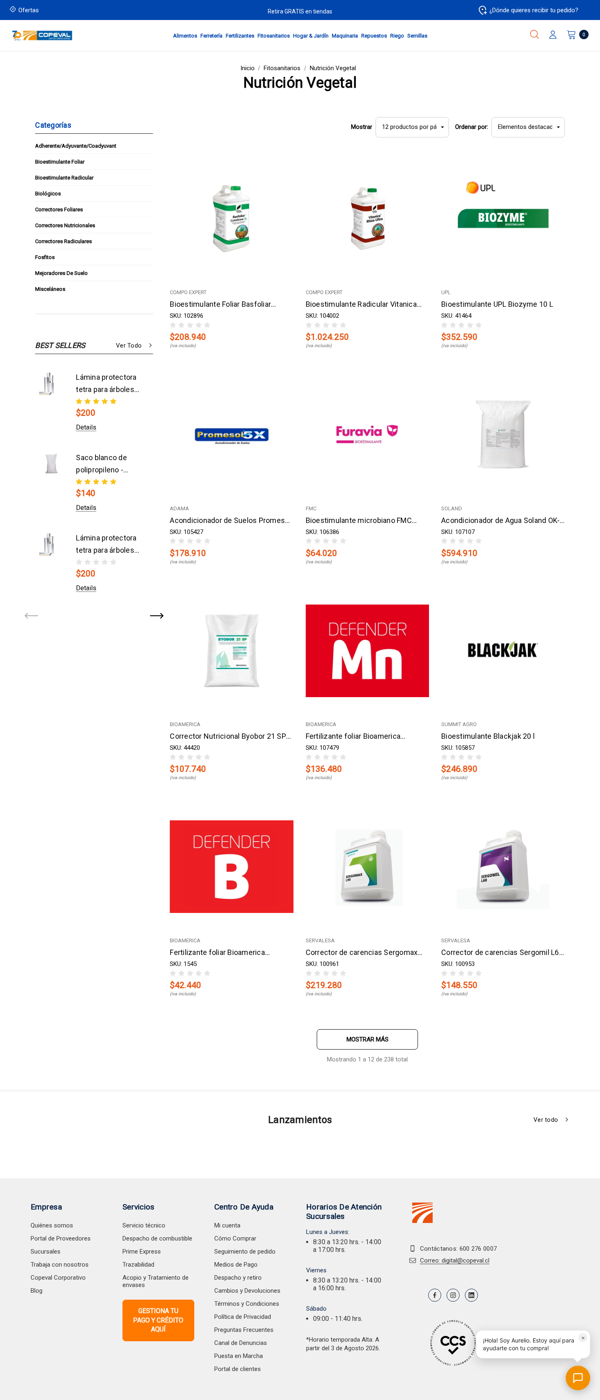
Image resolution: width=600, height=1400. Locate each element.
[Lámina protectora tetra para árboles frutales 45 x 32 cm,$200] (51, 544)
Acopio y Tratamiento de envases (155, 1281)
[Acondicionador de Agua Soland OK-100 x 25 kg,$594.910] (502, 434)
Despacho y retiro (238, 1277)
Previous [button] (32, 616)
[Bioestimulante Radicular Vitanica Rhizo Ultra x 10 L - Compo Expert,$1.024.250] (367, 218)
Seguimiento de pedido (245, 1251)
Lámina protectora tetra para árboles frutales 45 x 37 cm (108, 384)
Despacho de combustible (157, 1238)
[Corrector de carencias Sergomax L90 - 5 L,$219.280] (367, 866)
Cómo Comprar (235, 1238)
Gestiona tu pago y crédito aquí (158, 1320)
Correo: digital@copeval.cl (454, 1260)
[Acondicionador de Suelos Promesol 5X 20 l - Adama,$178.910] (231, 434)
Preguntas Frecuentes (243, 1330)
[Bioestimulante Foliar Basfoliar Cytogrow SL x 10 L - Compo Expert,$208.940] (231, 218)
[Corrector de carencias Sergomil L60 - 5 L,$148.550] (502, 866)
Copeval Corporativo (58, 1277)
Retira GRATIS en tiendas (300, 11)
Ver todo (129, 345)
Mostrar (361, 127)
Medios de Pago (236, 1264)
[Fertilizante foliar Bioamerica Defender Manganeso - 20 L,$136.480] (367, 650)
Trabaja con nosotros (60, 1264)
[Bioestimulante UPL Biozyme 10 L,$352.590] (502, 218)
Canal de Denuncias (240, 1343)
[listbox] (528, 127)
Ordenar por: (471, 127)
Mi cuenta (227, 1225)
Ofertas (28, 10)
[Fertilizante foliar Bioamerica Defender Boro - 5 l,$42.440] (231, 866)
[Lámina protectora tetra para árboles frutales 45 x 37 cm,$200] (51, 384)
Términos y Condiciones (246, 1303)
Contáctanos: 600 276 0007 (458, 1248)
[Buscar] (534, 34)
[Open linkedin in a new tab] (471, 1295)
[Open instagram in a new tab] (453, 1295)
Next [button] (156, 616)
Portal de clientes (237, 1369)
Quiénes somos (52, 1225)
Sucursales (45, 1251)
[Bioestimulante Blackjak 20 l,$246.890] (502, 650)
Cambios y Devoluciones (247, 1290)
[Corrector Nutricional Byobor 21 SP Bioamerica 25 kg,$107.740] (231, 650)
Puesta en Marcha (238, 1356)
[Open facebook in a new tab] (434, 1295)
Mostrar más (368, 1039)
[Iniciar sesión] (553, 35)
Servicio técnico (143, 1225)
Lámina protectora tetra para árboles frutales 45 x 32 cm (108, 545)
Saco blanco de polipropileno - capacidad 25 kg (103, 464)
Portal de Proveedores (61, 1238)
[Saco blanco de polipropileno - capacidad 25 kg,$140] (51, 464)
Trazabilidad (138, 1264)
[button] (533, 1344)
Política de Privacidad (242, 1316)
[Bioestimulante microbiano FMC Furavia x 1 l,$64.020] (367, 434)
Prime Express (141, 1251)
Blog (36, 1290)
